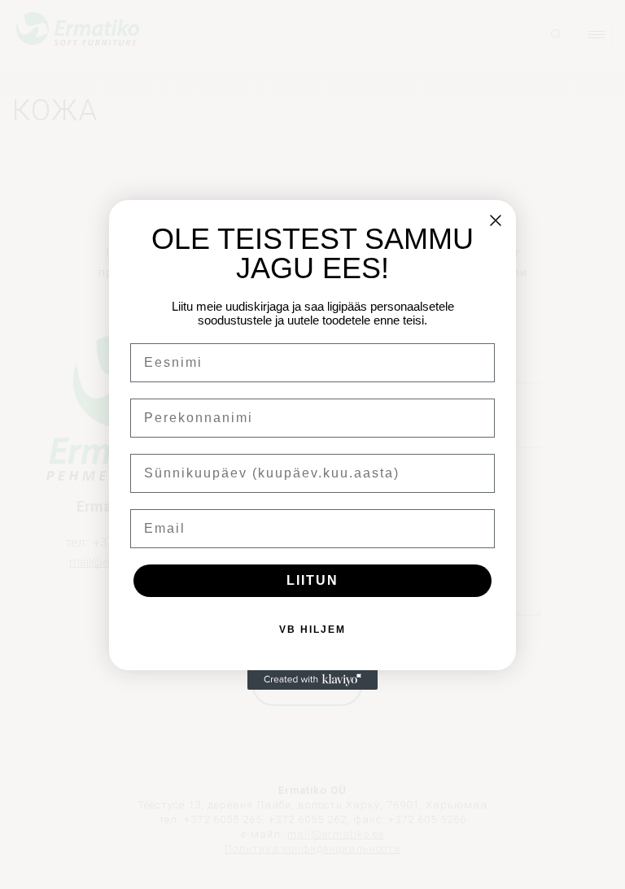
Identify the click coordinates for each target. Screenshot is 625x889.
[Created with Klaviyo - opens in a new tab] (312, 680)
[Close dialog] (495, 220)
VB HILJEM (312, 629)
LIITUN (312, 580)
